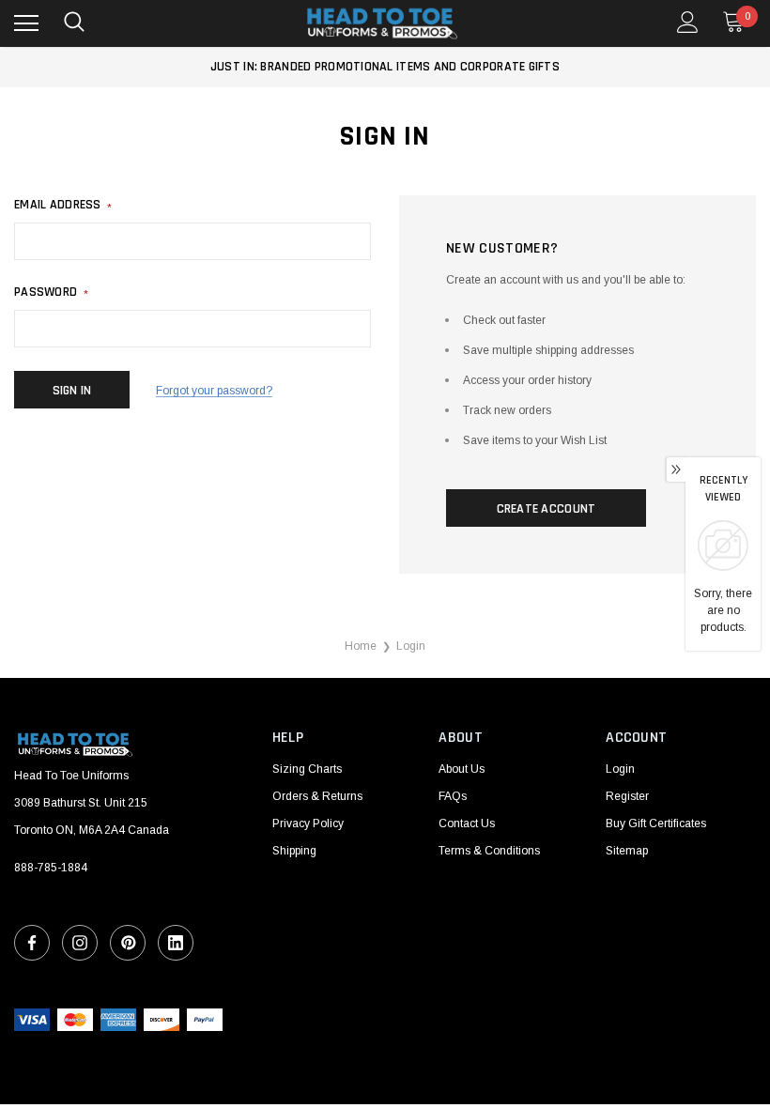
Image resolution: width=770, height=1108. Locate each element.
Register (627, 796)
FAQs (453, 796)
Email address (63, 204)
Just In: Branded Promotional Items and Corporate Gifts (385, 66)
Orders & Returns (317, 796)
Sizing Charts (307, 769)
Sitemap (627, 850)
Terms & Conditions (489, 850)
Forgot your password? (214, 390)
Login (620, 769)
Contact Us (467, 823)
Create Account (546, 508)
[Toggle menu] (26, 23)
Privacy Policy (308, 823)
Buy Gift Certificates (656, 823)
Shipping (294, 850)
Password (51, 292)
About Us (462, 769)
